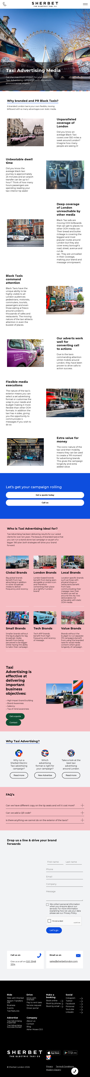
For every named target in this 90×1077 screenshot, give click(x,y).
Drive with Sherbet (31, 999)
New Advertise (45, 775)
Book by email (52, 1006)
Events (10, 1008)
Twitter (69, 1001)
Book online (51, 1000)
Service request (34, 1005)
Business (11, 1005)
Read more (19, 775)
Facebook (70, 1004)
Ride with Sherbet (15, 998)
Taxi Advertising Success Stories (14, 1026)
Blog (29, 1027)
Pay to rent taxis (34, 1002)
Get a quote (15, 716)
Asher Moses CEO (35, 1029)
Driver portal (33, 1008)
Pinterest (70, 1006)
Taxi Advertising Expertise (14, 1022)
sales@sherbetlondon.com (64, 961)
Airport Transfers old (15, 1001)
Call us (45, 503)
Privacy (49, 1066)
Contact (13, 722)
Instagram (70, 998)
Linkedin (70, 1012)
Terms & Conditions (65, 1066)
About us (31, 1021)
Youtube (70, 1009)
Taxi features (13, 1011)
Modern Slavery (53, 1070)
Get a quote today (45, 495)
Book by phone (53, 1003)
